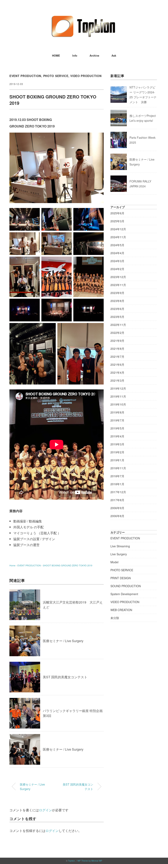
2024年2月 (117, 269)
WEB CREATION (121, 610)
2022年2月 (117, 333)
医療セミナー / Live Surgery (63, 640)
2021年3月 (117, 380)
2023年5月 (117, 317)
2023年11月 (118, 285)
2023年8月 (117, 301)
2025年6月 (117, 213)
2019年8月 (117, 412)
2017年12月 (118, 492)
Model (114, 562)
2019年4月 (117, 436)
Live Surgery (118, 554)
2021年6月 (117, 364)
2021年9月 (117, 341)
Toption (71, 860)
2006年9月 (117, 508)
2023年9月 (117, 293)
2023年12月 (118, 277)
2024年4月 (117, 253)
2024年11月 (118, 237)
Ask (113, 55)
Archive (94, 55)
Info (74, 55)
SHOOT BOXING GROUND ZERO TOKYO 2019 (67, 565)
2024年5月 (117, 245)
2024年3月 (117, 261)
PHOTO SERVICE (55, 76)
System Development (124, 594)
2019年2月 (117, 452)
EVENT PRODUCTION (25, 76)
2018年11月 (118, 468)
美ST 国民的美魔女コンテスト (65, 677)
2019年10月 (118, 404)
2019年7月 (117, 420)
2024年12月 (118, 229)
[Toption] (84, 17)
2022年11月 (118, 325)
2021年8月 (117, 348)
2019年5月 (117, 428)
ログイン (45, 810)
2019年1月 (117, 460)
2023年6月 (117, 309)
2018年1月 (117, 484)
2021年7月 (117, 356)
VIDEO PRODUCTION (85, 76)
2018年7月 (117, 476)
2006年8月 (117, 516)
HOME (56, 55)
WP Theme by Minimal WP (89, 860)
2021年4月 (117, 372)
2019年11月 (118, 396)
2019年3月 (117, 444)
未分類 (114, 618)
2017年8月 (117, 500)
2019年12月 (118, 388)
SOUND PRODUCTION (125, 586)
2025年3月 (117, 221)
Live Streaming (120, 546)
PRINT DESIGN (120, 578)
